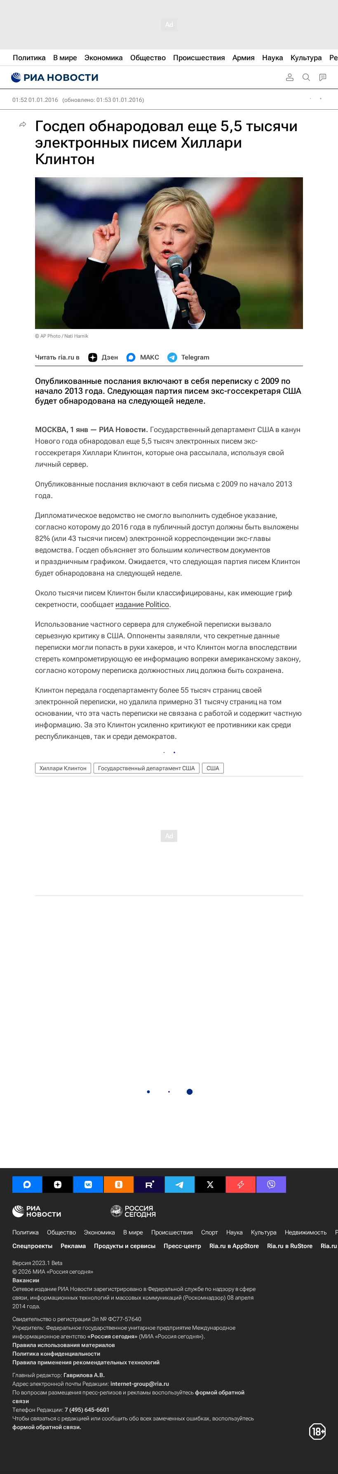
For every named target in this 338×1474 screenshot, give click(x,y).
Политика (25, 1232)
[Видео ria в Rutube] (149, 1184)
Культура (264, 1232)
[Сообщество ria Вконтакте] (88, 1184)
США (213, 768)
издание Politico (142, 604)
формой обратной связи (46, 1427)
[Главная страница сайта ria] (53, 77)
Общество (61, 1232)
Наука (234, 1232)
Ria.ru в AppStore (234, 1246)
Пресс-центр (182, 1246)
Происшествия (172, 1232)
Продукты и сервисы (124, 1246)
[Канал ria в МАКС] (27, 1184)
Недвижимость (306, 1232)
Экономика (99, 1232)
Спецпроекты (32, 1246)
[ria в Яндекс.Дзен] (58, 1184)
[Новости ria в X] (210, 1184)
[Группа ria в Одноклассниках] (119, 1184)
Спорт (209, 1232)
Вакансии (25, 1280)
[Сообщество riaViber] (271, 1184)
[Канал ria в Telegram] (180, 1184)
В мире (133, 1232)
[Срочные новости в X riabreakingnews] (241, 1184)
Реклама (73, 1246)
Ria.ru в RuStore (289, 1246)
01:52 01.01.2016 (35, 99)
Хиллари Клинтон (63, 768)
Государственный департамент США (146, 768)
